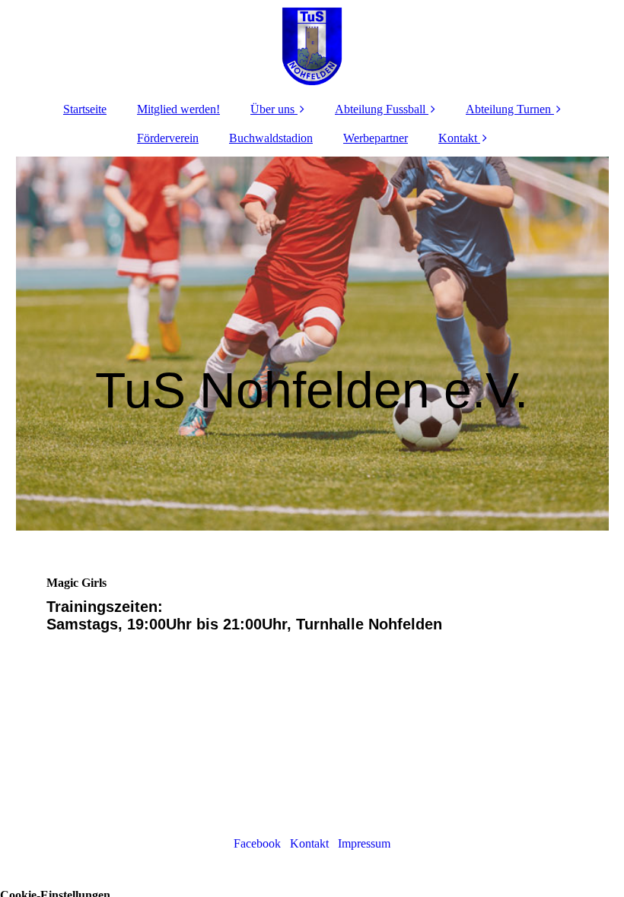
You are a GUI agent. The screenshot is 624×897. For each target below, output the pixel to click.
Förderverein (168, 138)
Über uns (272, 109)
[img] (312, 45)
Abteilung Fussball (380, 109)
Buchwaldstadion (271, 138)
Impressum (364, 843)
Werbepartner (375, 138)
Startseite (85, 109)
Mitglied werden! (178, 109)
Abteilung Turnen (508, 109)
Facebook (262, 843)
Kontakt (457, 138)
